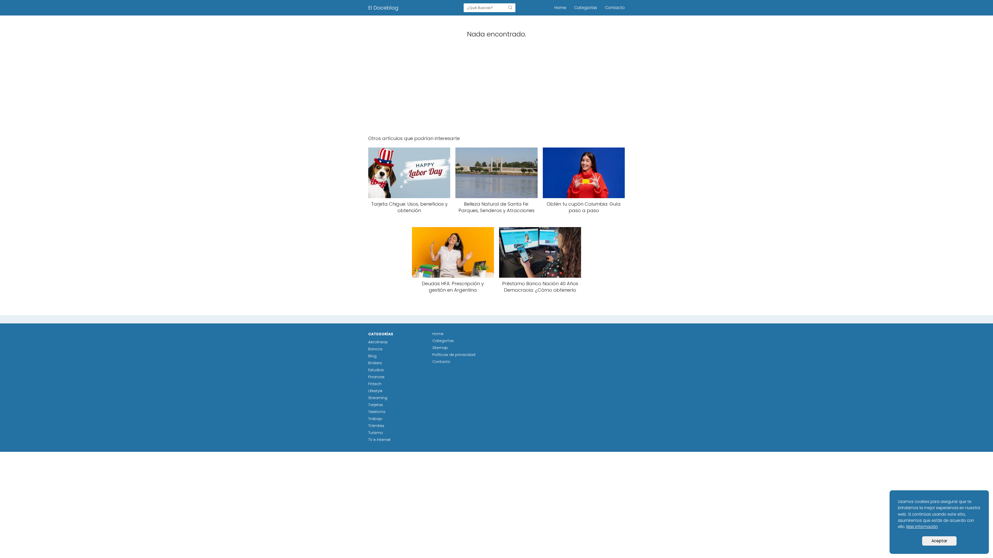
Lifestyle (375, 390)
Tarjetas (375, 404)
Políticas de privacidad (453, 354)
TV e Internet (379, 439)
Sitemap (440, 347)
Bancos (375, 349)
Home (560, 8)
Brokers (375, 363)
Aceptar (939, 541)
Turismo (375, 432)
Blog (372, 356)
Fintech (374, 383)
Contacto (615, 8)
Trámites (376, 425)
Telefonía (376, 411)
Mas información (922, 526)
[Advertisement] (496, 90)
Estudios (376, 370)
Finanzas (376, 376)
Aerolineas (378, 342)
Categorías (585, 8)
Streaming (377, 397)
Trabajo (375, 418)
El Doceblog (383, 7)
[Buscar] (510, 7)
